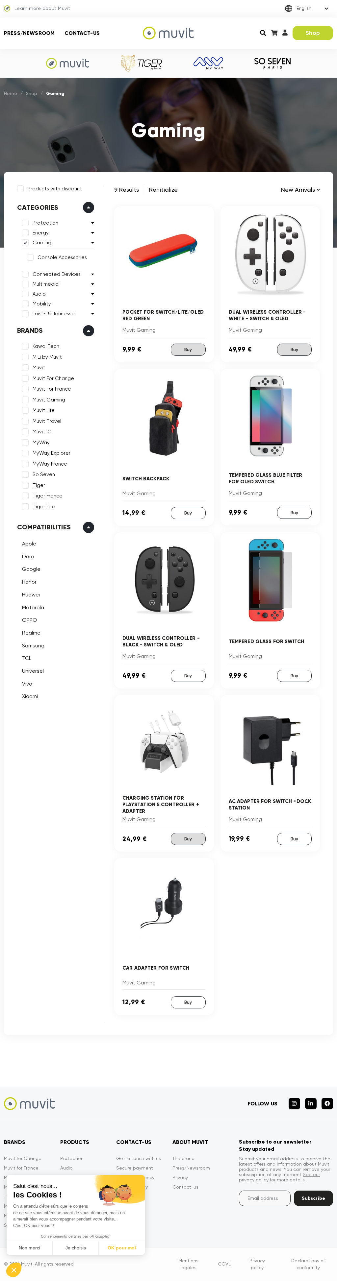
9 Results (126, 189)
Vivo (27, 684)
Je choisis (75, 1247)
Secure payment (134, 1168)
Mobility (42, 304)
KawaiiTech (46, 346)
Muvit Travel (47, 421)
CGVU (224, 1264)
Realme (31, 633)
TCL (26, 658)
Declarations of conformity (308, 1264)
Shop (313, 33)
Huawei (31, 595)
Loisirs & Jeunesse (54, 314)
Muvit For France (52, 389)
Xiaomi (30, 696)
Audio (39, 294)
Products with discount (55, 189)
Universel (33, 671)
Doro (28, 556)
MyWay (41, 443)
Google (31, 569)
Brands (30, 330)
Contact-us (82, 33)
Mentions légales (188, 1264)
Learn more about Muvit (42, 8)
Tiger (39, 485)
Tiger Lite (44, 507)
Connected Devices (57, 274)
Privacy (180, 1177)
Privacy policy (257, 1264)
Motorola (33, 607)
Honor (29, 582)
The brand (183, 1158)
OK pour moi (122, 1247)
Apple (29, 544)
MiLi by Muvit (47, 357)
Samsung (33, 645)
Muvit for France (21, 1168)
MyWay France (50, 464)
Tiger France (48, 496)
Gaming (42, 243)
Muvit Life (44, 410)
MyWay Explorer (51, 453)
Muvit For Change (53, 378)
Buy (188, 349)
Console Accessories (62, 257)
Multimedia (46, 284)
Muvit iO (42, 432)
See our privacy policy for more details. (279, 1177)
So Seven (44, 474)
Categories (37, 207)
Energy (41, 233)
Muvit (39, 368)
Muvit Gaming (49, 400)
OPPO (29, 620)
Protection (45, 223)
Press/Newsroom (29, 33)
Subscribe (313, 1198)
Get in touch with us (138, 1158)
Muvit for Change (22, 1158)
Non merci (29, 1247)
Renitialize (163, 189)
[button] (14, 1270)
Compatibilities (44, 527)
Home (10, 93)
